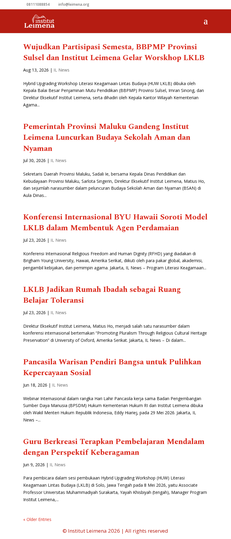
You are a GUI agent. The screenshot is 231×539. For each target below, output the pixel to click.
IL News (61, 70)
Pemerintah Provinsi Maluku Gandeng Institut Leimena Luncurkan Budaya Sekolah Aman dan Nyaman (106, 138)
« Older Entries (37, 519)
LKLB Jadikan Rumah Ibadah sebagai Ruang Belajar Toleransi (102, 294)
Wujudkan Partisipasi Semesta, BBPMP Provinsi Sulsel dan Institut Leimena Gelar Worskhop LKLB (114, 52)
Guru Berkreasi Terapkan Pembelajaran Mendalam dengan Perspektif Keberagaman (114, 447)
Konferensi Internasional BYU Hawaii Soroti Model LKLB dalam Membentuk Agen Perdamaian (115, 222)
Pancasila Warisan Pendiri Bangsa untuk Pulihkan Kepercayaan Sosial (112, 367)
